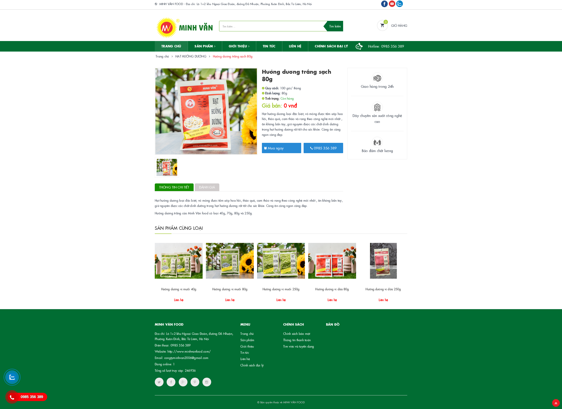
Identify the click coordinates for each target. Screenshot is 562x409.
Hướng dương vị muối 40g (178, 289)
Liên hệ (245, 359)
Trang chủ (171, 46)
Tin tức (244, 352)
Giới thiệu (238, 46)
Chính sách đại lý (331, 46)
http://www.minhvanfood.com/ (189, 351)
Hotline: (386, 46)
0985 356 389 (325, 147)
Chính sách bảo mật (296, 333)
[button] (178, 298)
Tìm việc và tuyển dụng (298, 346)
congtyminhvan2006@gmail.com (186, 357)
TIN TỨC (269, 46)
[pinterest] (206, 382)
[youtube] (195, 382)
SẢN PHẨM (204, 46)
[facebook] (171, 382)
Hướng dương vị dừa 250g (383, 289)
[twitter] (159, 382)
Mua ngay (275, 147)
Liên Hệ (295, 46)
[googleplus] (183, 382)
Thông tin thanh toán (297, 340)
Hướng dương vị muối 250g (281, 289)
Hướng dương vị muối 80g (229, 289)
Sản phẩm (247, 340)
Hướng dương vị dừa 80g (332, 289)
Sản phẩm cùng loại (179, 228)
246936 (190, 370)
